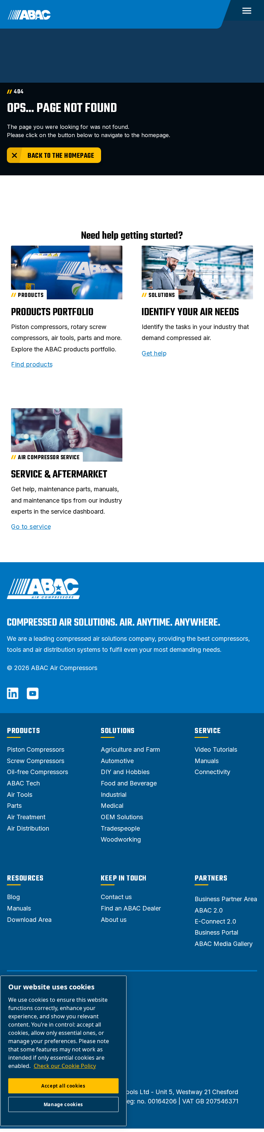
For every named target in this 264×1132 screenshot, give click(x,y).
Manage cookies (63, 1104)
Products (23, 731)
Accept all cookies (63, 1086)
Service (208, 731)
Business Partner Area (226, 899)
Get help (154, 353)
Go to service (31, 526)
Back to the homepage (61, 156)
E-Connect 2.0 (215, 921)
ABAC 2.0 (209, 910)
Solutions (118, 731)
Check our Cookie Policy (65, 1066)
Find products (32, 364)
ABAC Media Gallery (224, 943)
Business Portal (216, 932)
